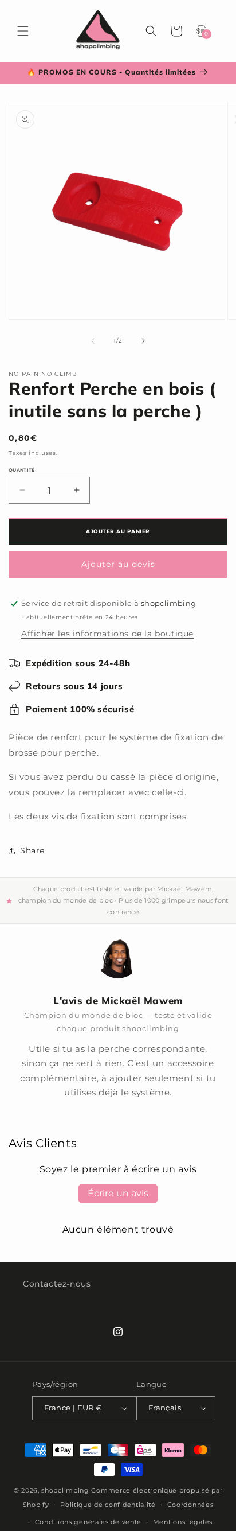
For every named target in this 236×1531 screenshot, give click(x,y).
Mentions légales (183, 1522)
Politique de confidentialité (108, 1505)
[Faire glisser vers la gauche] (92, 340)
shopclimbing (65, 1490)
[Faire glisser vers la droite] (143, 340)
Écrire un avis (118, 1193)
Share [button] (32, 850)
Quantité (22, 470)
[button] (23, 31)
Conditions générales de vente (88, 1522)
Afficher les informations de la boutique (107, 633)
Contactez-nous (57, 1284)
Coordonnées (190, 1505)
